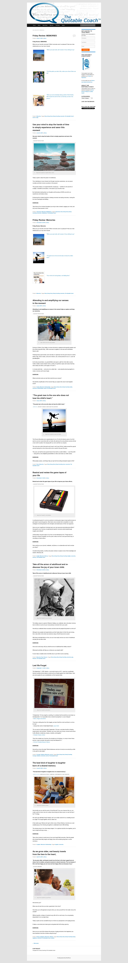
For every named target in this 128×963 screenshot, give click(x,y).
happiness (35, 938)
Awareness (57, 211)
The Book (57, 25)
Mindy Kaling (36, 774)
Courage (38, 754)
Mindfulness (48, 211)
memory (34, 557)
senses (45, 388)
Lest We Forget (39, 665)
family (71, 387)
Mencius (35, 406)
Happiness (42, 936)
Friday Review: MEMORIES (45, 35)
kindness (39, 755)
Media (63, 25)
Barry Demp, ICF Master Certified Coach (87, 91)
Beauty (38, 936)
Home (34, 25)
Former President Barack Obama (42, 742)
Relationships (47, 387)
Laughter (38, 844)
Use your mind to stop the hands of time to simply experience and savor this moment (51, 127)
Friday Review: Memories (44, 220)
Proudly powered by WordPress (64, 957)
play (72, 657)
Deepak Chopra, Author (39, 735)
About (39, 25)
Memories (39, 116)
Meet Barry (45, 25)
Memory (46, 556)
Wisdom (51, 936)
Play (42, 657)
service (51, 754)
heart (64, 464)
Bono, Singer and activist (40, 718)
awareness (39, 211)
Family (38, 387)
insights (69, 556)
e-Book (89, 76)
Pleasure (45, 657)
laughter (57, 844)
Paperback (83, 77)
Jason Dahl (56, 726)
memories (62, 116)
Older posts (36, 943)
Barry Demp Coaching (55, 116)
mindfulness (44, 213)
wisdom (52, 938)
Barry (45, 38)
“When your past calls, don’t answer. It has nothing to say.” (61, 49)
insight (38, 556)
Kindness (43, 754)
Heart (38, 464)
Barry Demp (47, 116)
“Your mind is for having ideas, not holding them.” (58, 275)
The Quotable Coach (69, 116)
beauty (74, 936)
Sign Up (51, 25)
